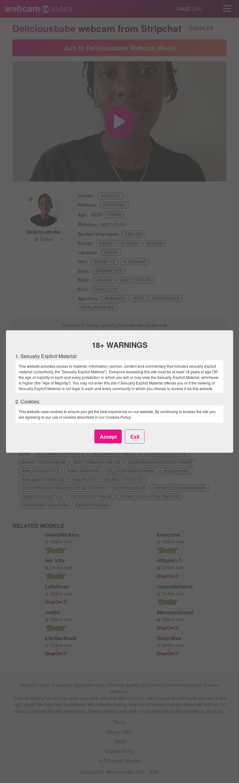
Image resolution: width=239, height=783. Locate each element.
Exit (134, 436)
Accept (108, 436)
